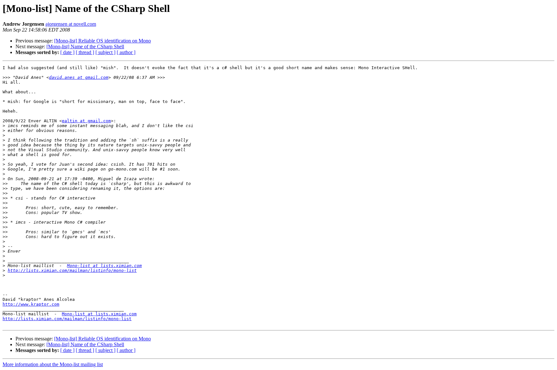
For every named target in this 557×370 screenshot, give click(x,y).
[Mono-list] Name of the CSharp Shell (85, 46)
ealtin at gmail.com (86, 120)
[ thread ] (85, 52)
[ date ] (67, 52)
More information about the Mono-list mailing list (53, 364)
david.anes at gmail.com (78, 77)
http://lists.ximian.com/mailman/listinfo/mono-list (72, 270)
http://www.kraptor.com (31, 304)
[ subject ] (105, 52)
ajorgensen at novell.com (70, 24)
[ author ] (126, 52)
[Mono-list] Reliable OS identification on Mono (102, 40)
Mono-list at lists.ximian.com (104, 265)
